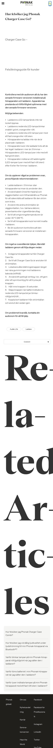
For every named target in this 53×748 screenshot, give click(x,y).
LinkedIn (37, 732)
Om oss (23, 699)
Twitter (37, 739)
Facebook (38, 699)
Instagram (38, 724)
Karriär (22, 719)
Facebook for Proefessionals (39, 711)
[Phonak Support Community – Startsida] (26, 3)
